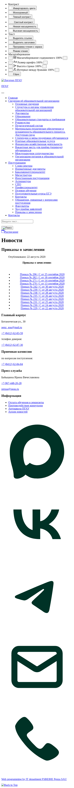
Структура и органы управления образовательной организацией (34, 109)
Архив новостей (18, 411)
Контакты (21, 196)
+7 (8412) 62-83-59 (12, 333)
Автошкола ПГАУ (18, 408)
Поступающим (17, 162)
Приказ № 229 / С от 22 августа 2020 (42, 308)
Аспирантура (23, 181)
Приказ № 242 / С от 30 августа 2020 (42, 286)
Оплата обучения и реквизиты (26, 402)
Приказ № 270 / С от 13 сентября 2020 (42, 283)
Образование (22, 116)
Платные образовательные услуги (35, 141)
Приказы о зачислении (28, 212)
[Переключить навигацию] (2, 92)
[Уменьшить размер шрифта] (10, 62)
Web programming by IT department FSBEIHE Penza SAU (34, 779)
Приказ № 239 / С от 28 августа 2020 (42, 289)
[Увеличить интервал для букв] (57, 70)
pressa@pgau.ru (10, 389)
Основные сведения (27, 104)
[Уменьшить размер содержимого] (10, 58)
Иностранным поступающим (32, 178)
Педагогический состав (29, 125)
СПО (18, 184)
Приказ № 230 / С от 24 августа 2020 (42, 305)
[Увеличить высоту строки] (44, 66)
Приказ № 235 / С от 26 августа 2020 (42, 295)
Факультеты (22, 206)
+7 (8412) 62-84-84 (12, 364)
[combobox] (17, 221)
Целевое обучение (25, 190)
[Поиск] (7, 228)
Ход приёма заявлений (28, 209)
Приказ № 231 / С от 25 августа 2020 (42, 302)
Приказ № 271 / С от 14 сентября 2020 (42, 280)
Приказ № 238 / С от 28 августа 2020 (42, 292)
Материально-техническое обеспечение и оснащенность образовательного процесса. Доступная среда (40, 131)
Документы (22, 113)
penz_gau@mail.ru (11, 327)
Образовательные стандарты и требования (40, 119)
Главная (13, 97)
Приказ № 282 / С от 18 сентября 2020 (42, 277)
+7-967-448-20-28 (11, 383)
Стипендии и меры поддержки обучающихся (41, 138)
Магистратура (23, 175)
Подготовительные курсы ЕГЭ (33, 193)
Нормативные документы (30, 168)
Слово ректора (23, 165)
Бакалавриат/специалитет (30, 172)
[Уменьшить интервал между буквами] (10, 70)
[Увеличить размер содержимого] (65, 58)
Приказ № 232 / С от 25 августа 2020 (42, 299)
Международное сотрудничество (34, 153)
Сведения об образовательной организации (33, 100)
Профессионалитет (26, 187)
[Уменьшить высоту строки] (10, 66)
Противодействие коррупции (25, 405)
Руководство (22, 122)
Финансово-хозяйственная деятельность (38, 144)
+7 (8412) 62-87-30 (12, 344)
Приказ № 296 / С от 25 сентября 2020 (42, 274)
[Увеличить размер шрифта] (45, 62)
